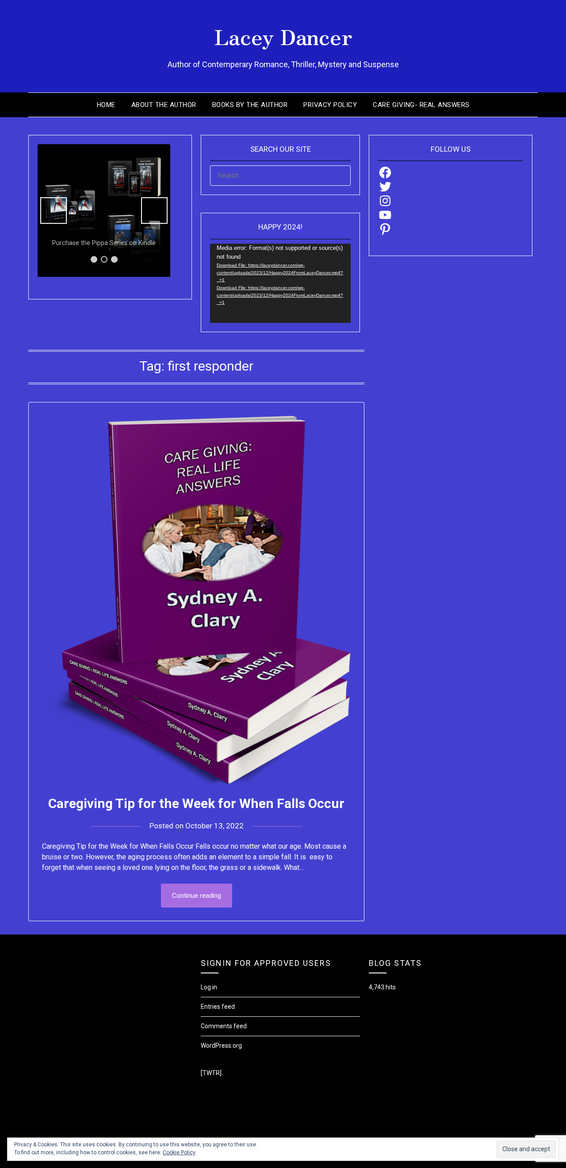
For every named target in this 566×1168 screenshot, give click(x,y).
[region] (104, 210)
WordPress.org (221, 1045)
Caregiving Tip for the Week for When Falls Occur (196, 803)
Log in (209, 987)
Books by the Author (250, 105)
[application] (280, 283)
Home (106, 105)
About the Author (163, 105)
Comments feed (224, 1026)
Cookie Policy (179, 1152)
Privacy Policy (330, 105)
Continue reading (196, 896)
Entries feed (218, 1006)
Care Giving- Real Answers (421, 105)
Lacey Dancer (283, 35)
